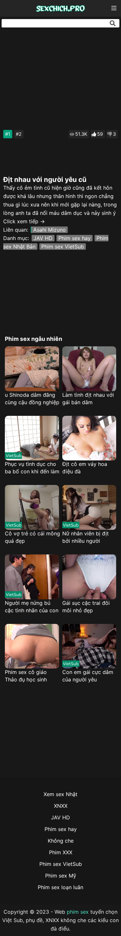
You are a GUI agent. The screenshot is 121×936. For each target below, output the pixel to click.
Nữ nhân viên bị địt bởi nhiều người (85, 537)
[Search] (113, 23)
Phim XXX (60, 852)
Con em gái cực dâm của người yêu (87, 676)
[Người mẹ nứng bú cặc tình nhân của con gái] (32, 576)
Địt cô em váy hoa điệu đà (84, 468)
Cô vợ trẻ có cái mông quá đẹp (32, 537)
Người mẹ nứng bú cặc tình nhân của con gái (31, 607)
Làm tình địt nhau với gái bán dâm (88, 398)
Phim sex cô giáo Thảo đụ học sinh (26, 676)
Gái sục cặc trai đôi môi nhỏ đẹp (86, 607)
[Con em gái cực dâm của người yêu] (89, 646)
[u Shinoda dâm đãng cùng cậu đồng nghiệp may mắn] (32, 368)
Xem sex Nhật (60, 794)
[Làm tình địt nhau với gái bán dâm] (89, 368)
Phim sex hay (74, 238)
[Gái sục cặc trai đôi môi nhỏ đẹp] (89, 576)
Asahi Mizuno (49, 229)
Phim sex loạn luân (60, 887)
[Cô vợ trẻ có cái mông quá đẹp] (32, 507)
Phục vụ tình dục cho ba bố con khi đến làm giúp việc (32, 468)
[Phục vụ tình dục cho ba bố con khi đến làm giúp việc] (32, 438)
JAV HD (43, 238)
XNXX (60, 806)
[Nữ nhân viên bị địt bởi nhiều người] (89, 507)
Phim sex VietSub (62, 246)
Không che (61, 840)
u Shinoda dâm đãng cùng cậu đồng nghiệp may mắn (32, 399)
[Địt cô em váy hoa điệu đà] (89, 438)
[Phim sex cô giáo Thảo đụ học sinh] (32, 646)
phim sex (78, 912)
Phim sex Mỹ (60, 875)
